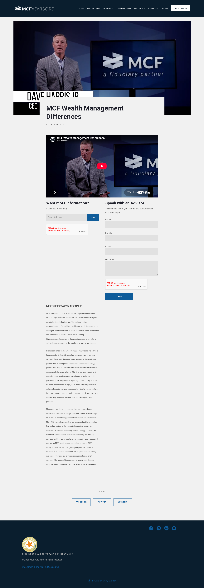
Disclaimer (27, 567)
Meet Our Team (124, 8)
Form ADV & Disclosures (46, 567)
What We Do (108, 8)
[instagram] (159, 528)
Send (119, 296)
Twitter (102, 502)
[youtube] (174, 528)
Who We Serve (93, 8)
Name (108, 220)
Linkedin (123, 502)
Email (108, 233)
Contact (164, 8)
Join (93, 217)
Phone (109, 246)
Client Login (180, 8)
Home (81, 8)
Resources (153, 8)
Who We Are (139, 8)
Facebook (81, 502)
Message (110, 260)
